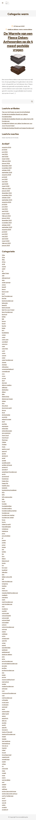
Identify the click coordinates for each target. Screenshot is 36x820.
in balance (5, 529)
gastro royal (6, 449)
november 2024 (7, 195)
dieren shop (5, 396)
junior (4, 545)
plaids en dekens (13, 29)
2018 (3, 264)
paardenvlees (6, 647)
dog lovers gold (7, 408)
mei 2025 (5, 181)
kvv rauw (4, 568)
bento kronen (6, 307)
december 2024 (7, 193)
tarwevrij (5, 730)
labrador (4, 572)
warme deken (27, 29)
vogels (4, 773)
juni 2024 (5, 206)
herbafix (4, 488)
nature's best (6, 620)
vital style (5, 768)
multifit (4, 611)
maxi (3, 588)
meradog (5, 597)
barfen (4, 298)
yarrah (4, 803)
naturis (4, 625)
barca (4, 289)
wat (3, 782)
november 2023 (7, 222)
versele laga (5, 759)
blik (3, 319)
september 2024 (7, 200)
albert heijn (5, 273)
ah (3, 271)
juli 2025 (4, 177)
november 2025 (7, 168)
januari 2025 (6, 191)
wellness (4, 789)
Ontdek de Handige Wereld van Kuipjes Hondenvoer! (18, 128)
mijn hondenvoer (7, 604)
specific (4, 727)
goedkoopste (6, 463)
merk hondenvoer (7, 602)
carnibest (5, 342)
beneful (4, 305)
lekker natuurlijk (7, 577)
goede (4, 460)
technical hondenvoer (8, 734)
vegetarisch (5, 757)
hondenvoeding (7, 508)
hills (3, 499)
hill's (3, 494)
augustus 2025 (6, 175)
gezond (4, 451)
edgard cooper (6, 419)
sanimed (4, 707)
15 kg (3, 257)
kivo (3, 556)
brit (3, 330)
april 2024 (5, 211)
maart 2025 (5, 186)
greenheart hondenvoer (9, 472)
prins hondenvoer (7, 661)
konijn (4, 563)
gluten (4, 453)
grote (3, 474)
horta (4, 522)
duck (3, 412)
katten (4, 552)
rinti (3, 691)
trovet (4, 752)
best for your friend (8, 310)
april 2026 (5, 156)
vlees (3, 771)
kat (3, 549)
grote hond (5, 476)
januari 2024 (6, 218)
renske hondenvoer (8, 686)
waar (3, 775)
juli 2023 (4, 232)
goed (3, 458)
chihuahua (5, 367)
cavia (3, 353)
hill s (3, 492)
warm (21, 29)
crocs (3, 376)
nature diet (5, 618)
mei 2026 (5, 154)
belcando (5, 303)
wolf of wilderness (7, 796)
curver (4, 378)
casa (3, 346)
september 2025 (7, 172)
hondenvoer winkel (8, 517)
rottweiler (5, 700)
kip (3, 554)
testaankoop (6, 743)
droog (4, 410)
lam (3, 574)
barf (3, 294)
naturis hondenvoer (8, 627)
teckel (4, 736)
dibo (3, 394)
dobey (4, 401)
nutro (3, 636)
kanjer (4, 547)
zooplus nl (5, 809)
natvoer (4, 629)
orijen (4, 643)
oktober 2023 (6, 225)
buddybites (5, 332)
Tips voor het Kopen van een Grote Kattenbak (16, 112)
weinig (4, 787)
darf (3, 380)
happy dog (5, 481)
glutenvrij (5, 456)
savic (3, 709)
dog (3, 403)
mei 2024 (5, 209)
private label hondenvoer (9, 663)
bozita (4, 326)
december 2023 (7, 220)
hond (3, 501)
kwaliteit (4, 570)
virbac (4, 764)
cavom (4, 355)
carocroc (4, 344)
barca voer (5, 291)
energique (5, 426)
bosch (4, 323)
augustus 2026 (6, 147)
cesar (3, 358)
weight (4, 784)
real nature (5, 682)
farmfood (5, 437)
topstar (4, 748)
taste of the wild (7, 732)
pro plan (4, 666)
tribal (3, 750)
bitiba (4, 317)
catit (3, 351)
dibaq (4, 392)
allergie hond (6, 278)
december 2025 (7, 165)
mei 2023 (5, 236)
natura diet (5, 613)
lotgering (5, 584)
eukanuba (5, 428)
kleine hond (5, 561)
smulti (4, 725)
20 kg (3, 262)
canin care (5, 339)
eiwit (3, 421)
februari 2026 (6, 161)
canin (3, 337)
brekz (3, 328)
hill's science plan (7, 497)
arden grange (6, 282)
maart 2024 (5, 213)
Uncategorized (6, 755)
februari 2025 (6, 188)
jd (2, 538)
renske (4, 684)
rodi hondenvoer (7, 698)
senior (4, 716)
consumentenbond (7, 369)
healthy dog (5, 485)
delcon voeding (6, 385)
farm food (5, 435)
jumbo (4, 542)
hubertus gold (6, 524)
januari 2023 (6, 245)
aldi (3, 275)
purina (4, 677)
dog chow (5, 406)
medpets (4, 595)
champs (4, 364)
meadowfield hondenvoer (10, 593)
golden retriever (7, 465)
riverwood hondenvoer (9, 693)
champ (4, 362)
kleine (4, 558)
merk (3, 599)
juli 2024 (4, 204)
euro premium (6, 433)
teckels (4, 739)
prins (3, 659)
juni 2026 (5, 152)
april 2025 (5, 184)
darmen (4, 383)
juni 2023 (5, 234)
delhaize (4, 387)
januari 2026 (6, 163)
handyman (5, 479)
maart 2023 (5, 241)
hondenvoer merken (8, 515)
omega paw (5, 638)
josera (4, 540)
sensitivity (5, 718)
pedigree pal (6, 652)
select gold (5, 714)
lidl (3, 579)
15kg (3, 259)
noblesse (4, 634)
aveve (4, 285)
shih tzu (4, 720)
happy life (5, 483)
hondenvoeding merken (9, 511)
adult (3, 269)
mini (3, 606)
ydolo (3, 805)
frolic (3, 447)
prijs (3, 657)
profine (4, 668)
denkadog (5, 390)
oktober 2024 (6, 197)
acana (4, 266)
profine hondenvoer (8, 670)
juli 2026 (4, 149)
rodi (3, 695)
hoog (3, 520)
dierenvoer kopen (7, 399)
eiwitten (4, 424)
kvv (3, 565)
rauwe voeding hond (8, 679)
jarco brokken (6, 536)
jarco (3, 533)
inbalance (5, 531)
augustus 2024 (6, 202)
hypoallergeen (6, 526)
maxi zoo (5, 590)
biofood (4, 314)
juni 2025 (4, 179)
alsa (3, 280)
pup (3, 673)
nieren (4, 631)
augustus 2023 (6, 229)
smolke (4, 723)
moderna (5, 609)
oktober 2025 (6, 170)
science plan (5, 711)
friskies (4, 444)
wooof (4, 800)
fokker (4, 442)
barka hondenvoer (7, 301)
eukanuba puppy (7, 431)
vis (3, 766)
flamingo (5, 440)
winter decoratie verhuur (9, 793)
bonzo (4, 321)
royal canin (5, 702)
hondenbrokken (7, 506)
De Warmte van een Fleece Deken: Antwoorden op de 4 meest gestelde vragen (18, 41)
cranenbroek (6, 371)
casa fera (5, 348)
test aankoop (6, 741)
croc (3, 374)
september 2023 (7, 227)
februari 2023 (6, 243)
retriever (4, 688)
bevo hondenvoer (7, 312)
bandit (4, 287)
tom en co (5, 746)
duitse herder (6, 415)
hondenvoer (5, 513)
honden (4, 504)
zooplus (4, 807)
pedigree (4, 650)
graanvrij (5, 467)
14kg (3, 255)
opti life (4, 641)
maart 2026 (5, 159)
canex (4, 335)
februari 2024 (6, 216)
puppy (4, 675)
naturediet (5, 622)
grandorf (5, 469)
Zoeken (32, 101)
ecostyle (4, 417)
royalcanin (5, 705)
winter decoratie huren (9, 791)
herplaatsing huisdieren (9, 490)
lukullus (4, 586)
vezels (4, 762)
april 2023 (5, 238)
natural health (6, 615)
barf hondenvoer (7, 296)
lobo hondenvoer (7, 581)
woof (3, 798)
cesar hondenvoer (7, 360)
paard (4, 645)
